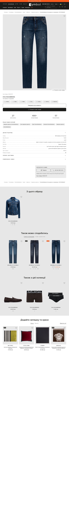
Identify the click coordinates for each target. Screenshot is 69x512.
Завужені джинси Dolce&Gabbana (11, 124)
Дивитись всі (63, 323)
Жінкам (5, 4)
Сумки (22, 7)
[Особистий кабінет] (60, 7)
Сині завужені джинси (25, 124)
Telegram (44, 170)
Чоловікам (11, 4)
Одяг (15, 7)
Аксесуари (27, 7)
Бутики (52, 4)
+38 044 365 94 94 (59, 170)
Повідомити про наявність (34, 105)
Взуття (18, 7)
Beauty (25, 4)
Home (20, 4)
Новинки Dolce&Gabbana (49, 124)
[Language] (61, 4)
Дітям (16, 4)
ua (64, 4)
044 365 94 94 (46, 4)
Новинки (5, 7)
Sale (32, 7)
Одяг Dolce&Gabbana (36, 124)
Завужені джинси (60, 124)
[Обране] (62, 7)
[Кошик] (65, 7)
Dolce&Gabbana (9, 97)
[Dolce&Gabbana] (13, 207)
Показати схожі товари (59, 90)
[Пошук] (45, 7)
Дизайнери (10, 7)
